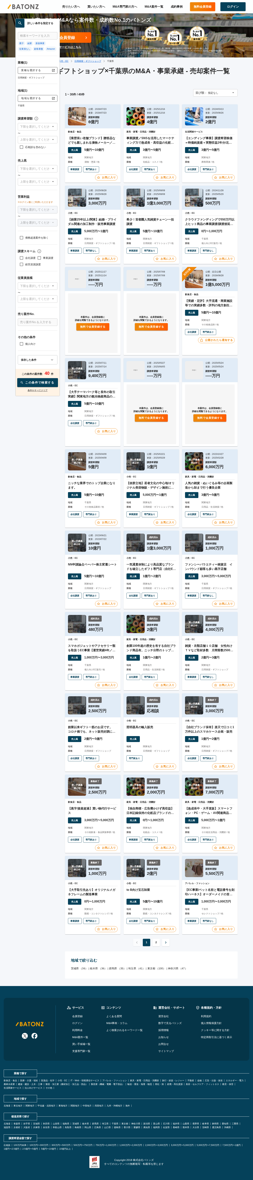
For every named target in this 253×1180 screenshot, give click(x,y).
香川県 (127, 1127)
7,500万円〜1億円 (231, 1145)
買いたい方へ (96, 6)
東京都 (124, 1124)
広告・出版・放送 (214, 1080)
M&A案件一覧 (154, 6)
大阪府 (26, 1127)
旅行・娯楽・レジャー (173, 1080)
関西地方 (75, 1106)
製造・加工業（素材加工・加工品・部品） (67, 1084)
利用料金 (77, 1030)
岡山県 (87, 1127)
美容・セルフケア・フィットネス (202, 1084)
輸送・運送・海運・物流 (139, 1084)
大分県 (195, 1127)
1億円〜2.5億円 (11, 1149)
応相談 (7, 1145)
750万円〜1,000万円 (106, 1145)
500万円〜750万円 (83, 1145)
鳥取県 (68, 1127)
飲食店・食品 (10, 1080)
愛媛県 (137, 1127)
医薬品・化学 (47, 1080)
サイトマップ (166, 1051)
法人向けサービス (33, 1088)
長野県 (195, 1124)
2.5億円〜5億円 (30, 1149)
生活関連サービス (12, 1088)
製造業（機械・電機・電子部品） (107, 1084)
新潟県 (146, 1124)
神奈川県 (135, 1124)
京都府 (17, 1127)
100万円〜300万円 (38, 1145)
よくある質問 (114, 1016)
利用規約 (206, 1016)
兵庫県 (36, 1127)
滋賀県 (7, 1127)
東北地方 (18, 1106)
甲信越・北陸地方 (46, 1106)
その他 (49, 1088)
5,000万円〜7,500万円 (208, 1145)
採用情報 (163, 1030)
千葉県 (115, 1124)
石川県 (166, 1124)
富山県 (156, 1124)
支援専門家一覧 (81, 1051)
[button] (37, 126)
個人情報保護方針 (211, 1023)
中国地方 (87, 1106)
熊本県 (186, 1127)
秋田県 (46, 1124)
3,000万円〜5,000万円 (182, 1145)
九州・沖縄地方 (114, 1106)
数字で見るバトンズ (170, 1023)
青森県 (17, 1124)
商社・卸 (159, 1084)
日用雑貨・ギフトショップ (87, 61)
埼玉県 (105, 1124)
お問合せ (163, 1044)
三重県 (235, 1124)
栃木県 (85, 1124)
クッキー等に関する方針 (215, 1030)
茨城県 (75, 1124)
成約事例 (177, 6)
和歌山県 (57, 1127)
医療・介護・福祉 (29, 1080)
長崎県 (176, 1127)
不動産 (190, 1080)
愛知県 (225, 1124)
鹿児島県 (216, 1127)
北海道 (7, 1106)
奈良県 (46, 1127)
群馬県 (95, 1124)
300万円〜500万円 (60, 1145)
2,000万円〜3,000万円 (156, 1145)
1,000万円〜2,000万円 (130, 1145)
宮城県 (36, 1124)
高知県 (146, 1127)
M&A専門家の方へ (125, 6)
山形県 (56, 1124)
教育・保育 (227, 1084)
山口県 (107, 1127)
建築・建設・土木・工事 (30, 1084)
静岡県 (215, 1124)
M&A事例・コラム (116, 1023)
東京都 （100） (156, 968)
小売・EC (64, 61)
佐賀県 (166, 1127)
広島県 (97, 1127)
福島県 (66, 1124)
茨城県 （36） (79, 968)
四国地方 (99, 1106)
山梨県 (186, 1124)
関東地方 (30, 1106)
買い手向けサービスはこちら (63, 47)
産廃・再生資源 (175, 1084)
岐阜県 (205, 1124)
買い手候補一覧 (81, 1044)
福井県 (176, 1124)
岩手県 (26, 1124)
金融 (199, 1080)
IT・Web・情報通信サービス (85, 1080)
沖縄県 (227, 1127)
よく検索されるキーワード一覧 (124, 1030)
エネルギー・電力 (235, 1080)
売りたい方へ (71, 6)
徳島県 (117, 1127)
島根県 (78, 1127)
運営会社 (163, 1016)
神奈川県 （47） (177, 968)
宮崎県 (205, 1127)
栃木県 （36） (98, 968)
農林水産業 (9, 1084)
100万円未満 (20, 1145)
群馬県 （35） (117, 968)
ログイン (77, 1023)
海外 (127, 1106)
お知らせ (163, 1037)
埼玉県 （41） (136, 968)
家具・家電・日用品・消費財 (144, 1080)
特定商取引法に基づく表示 (216, 1037)
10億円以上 (65, 1149)
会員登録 (77, 1016)
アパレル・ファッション (114, 1080)
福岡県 (156, 1127)
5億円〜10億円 (48, 1149)
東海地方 (63, 1106)
